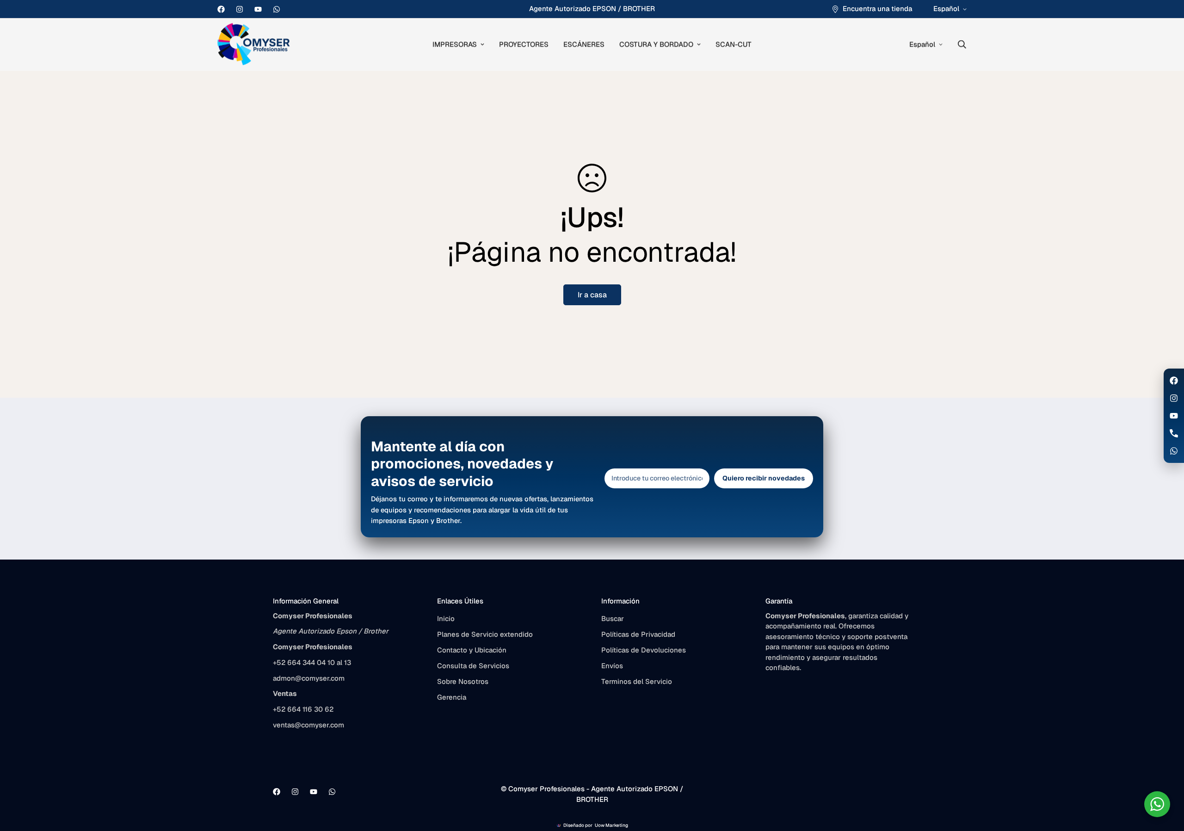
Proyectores (524, 44)
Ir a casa (592, 295)
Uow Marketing (611, 825)
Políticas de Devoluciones (643, 650)
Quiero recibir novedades (763, 478)
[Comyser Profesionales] (254, 44)
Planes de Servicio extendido (485, 634)
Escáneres (583, 44)
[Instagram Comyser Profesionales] (1173, 398)
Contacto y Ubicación (471, 650)
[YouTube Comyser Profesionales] (1173, 415)
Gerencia (451, 697)
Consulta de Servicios (473, 665)
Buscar (612, 618)
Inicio (446, 618)
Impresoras (454, 44)
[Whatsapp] (276, 9)
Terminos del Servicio (636, 681)
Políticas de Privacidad (638, 634)
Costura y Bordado (656, 44)
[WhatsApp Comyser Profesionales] (1173, 450)
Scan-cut (733, 44)
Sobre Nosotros (462, 681)
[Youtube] (258, 9)
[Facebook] (221, 9)
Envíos (612, 665)
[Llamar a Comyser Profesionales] (1173, 433)
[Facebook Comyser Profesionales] (1173, 380)
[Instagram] (239, 9)
